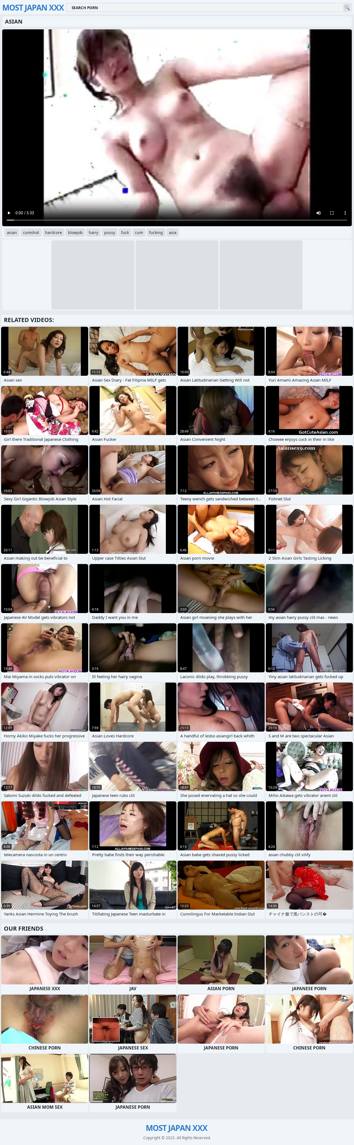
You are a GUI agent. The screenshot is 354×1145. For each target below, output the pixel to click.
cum (139, 232)
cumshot (31, 232)
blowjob (75, 232)
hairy (93, 232)
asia (172, 232)
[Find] (347, 7)
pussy (109, 232)
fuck (125, 232)
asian (12, 232)
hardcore (53, 232)
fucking (156, 232)
